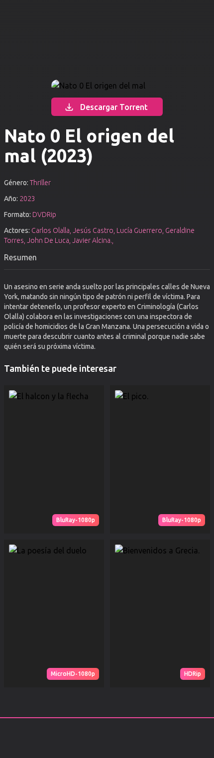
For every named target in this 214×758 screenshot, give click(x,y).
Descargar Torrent (114, 107)
